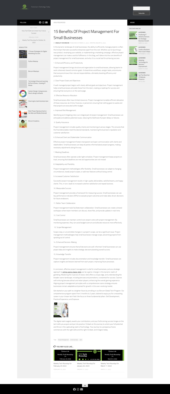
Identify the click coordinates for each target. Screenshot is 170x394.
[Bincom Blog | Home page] (24, 7)
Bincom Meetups (33, 71)
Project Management (63, 339)
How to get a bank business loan (38, 101)
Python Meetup (33, 61)
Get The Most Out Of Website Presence (144, 77)
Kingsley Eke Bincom (62, 43)
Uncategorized (59, 22)
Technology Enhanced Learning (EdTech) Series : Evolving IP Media (38, 83)
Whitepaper (142, 32)
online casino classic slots (72, 272)
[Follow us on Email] (46, 22)
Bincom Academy (33, 121)
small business (74, 339)
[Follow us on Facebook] (40, 22)
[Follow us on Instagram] (43, 22)
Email (134, 5)
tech (81, 339)
